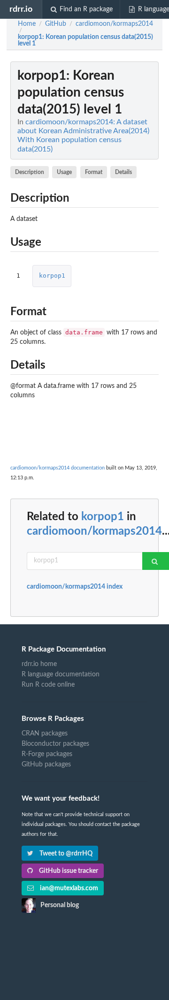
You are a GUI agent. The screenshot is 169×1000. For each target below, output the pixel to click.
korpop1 (52, 275)
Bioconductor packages (55, 744)
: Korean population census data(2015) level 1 (85, 40)
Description (29, 172)
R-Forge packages (47, 754)
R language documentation (61, 674)
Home (27, 24)
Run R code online (48, 685)
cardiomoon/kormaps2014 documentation (57, 467)
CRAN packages (45, 733)
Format (93, 172)
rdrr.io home (39, 664)
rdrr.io (20, 9)
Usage (64, 172)
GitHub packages (46, 764)
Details (123, 172)
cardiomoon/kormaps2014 (94, 531)
